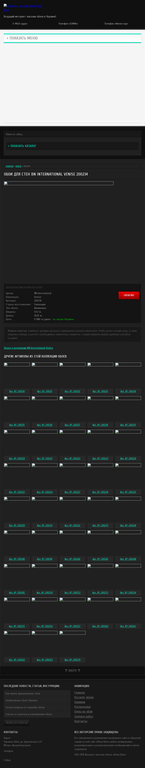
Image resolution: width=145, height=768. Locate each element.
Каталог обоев (84, 697)
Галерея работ (83, 716)
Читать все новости (16, 722)
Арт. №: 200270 (72, 659)
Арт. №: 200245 (17, 592)
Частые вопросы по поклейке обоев (25, 707)
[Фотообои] (123, 65)
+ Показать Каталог (22, 146)
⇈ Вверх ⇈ (72, 671)
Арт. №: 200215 (17, 424)
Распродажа (82, 707)
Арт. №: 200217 (72, 424)
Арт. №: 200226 (45, 492)
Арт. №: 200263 (45, 659)
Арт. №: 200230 (17, 525)
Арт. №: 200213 (100, 391)
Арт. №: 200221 (44, 458)
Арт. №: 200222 (72, 458)
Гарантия (129, 295)
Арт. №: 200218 (100, 424)
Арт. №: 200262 (17, 659)
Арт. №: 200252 (72, 592)
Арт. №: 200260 (100, 626)
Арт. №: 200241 (44, 559)
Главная (9, 166)
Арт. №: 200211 (44, 391)
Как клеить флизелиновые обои (23, 693)
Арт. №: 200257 (72, 626)
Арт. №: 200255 (17, 626)
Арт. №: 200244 (128, 559)
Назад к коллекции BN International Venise (28, 348)
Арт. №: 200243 (100, 559)
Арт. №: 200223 (100, 458)
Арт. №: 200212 (72, 391)
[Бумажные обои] (89, 101)
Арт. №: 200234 (128, 525)
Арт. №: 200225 (17, 492)
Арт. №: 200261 (128, 626)
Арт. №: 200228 (100, 492)
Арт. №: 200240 (17, 559)
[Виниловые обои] (22, 65)
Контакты (80, 721)
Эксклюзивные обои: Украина (21, 700)
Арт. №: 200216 (44, 424)
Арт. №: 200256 (45, 626)
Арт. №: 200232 (72, 525)
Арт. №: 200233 (100, 525)
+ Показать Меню (22, 38)
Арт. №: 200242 (72, 559)
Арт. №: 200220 (17, 458)
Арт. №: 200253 (100, 592)
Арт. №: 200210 (17, 391)
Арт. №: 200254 (128, 592)
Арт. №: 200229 (128, 492)
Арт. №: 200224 (128, 458)
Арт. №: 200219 (128, 424)
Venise (18, 166)
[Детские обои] (55, 101)
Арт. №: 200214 (128, 391)
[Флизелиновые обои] (55, 65)
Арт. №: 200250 (45, 592)
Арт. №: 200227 (72, 492)
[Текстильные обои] (89, 65)
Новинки (79, 702)
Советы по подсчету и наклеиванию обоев (29, 714)
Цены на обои (83, 712)
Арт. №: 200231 (44, 525)
